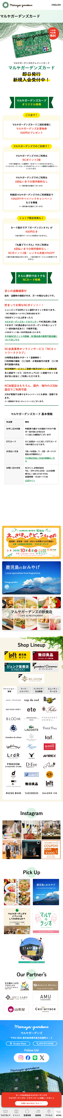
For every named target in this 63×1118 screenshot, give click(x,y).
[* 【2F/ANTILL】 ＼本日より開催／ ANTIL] (51, 849)
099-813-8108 (46, 1043)
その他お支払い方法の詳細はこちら (40, 459)
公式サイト (30, 481)
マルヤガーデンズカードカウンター (22, 322)
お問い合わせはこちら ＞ (31, 1103)
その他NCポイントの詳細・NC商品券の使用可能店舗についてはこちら (31, 338)
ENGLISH (56, 5)
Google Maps (19, 1043)
